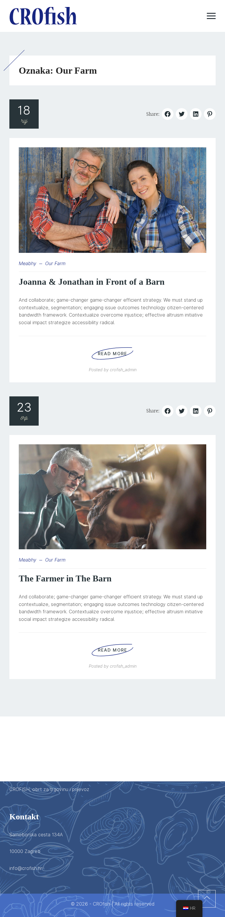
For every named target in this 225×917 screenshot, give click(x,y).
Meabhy (27, 263)
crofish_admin (123, 369)
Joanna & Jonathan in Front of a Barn (92, 281)
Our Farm (55, 263)
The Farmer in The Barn (65, 578)
